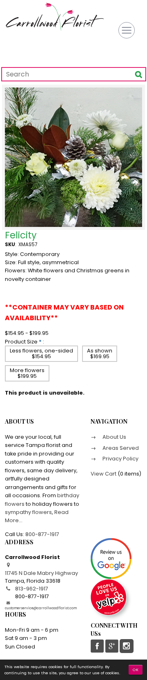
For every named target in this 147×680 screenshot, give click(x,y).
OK (136, 669)
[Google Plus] (111, 646)
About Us (113, 436)
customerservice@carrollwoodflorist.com (41, 608)
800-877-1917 (42, 534)
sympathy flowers (28, 512)
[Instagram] (127, 646)
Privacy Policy (119, 458)
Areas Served (120, 447)
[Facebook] (98, 646)
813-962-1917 (31, 588)
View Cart (103, 473)
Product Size (21, 341)
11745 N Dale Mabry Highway (41, 573)
